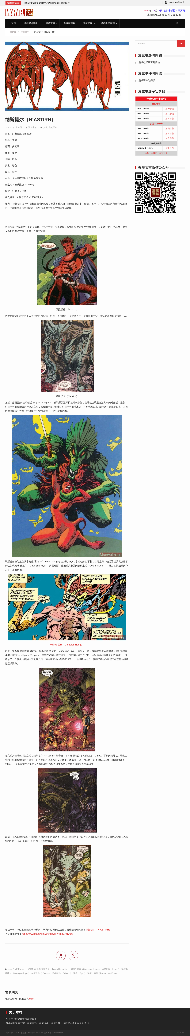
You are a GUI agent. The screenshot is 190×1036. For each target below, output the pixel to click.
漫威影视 (87, 23)
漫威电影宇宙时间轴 (149, 62)
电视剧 (154, 153)
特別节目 (163, 153)
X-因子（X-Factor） (17, 969)
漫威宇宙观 (69, 23)
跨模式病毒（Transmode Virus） (102, 973)
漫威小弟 (32, 127)
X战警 (30, 969)
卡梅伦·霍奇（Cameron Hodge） (67, 644)
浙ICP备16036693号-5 (53, 1033)
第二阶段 (170, 113)
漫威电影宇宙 (108, 23)
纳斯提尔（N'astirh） (41, 973)
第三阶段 (170, 118)
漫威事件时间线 (146, 80)
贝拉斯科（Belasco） (62, 973)
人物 (45, 127)
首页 (13, 23)
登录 (31, 999)
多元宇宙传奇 (156, 123)
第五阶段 (170, 133)
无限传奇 (156, 104)
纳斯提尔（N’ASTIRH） (98, 929)
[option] (46, 3)
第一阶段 (170, 108)
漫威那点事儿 (31, 23)
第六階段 (170, 138)
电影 (147, 153)
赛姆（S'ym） (79, 973)
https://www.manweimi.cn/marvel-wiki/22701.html (47, 934)
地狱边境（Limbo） (111, 969)
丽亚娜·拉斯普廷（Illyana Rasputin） (51, 969)
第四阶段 (170, 128)
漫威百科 (50, 23)
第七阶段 (170, 148)
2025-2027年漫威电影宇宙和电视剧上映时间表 (47, 3)
